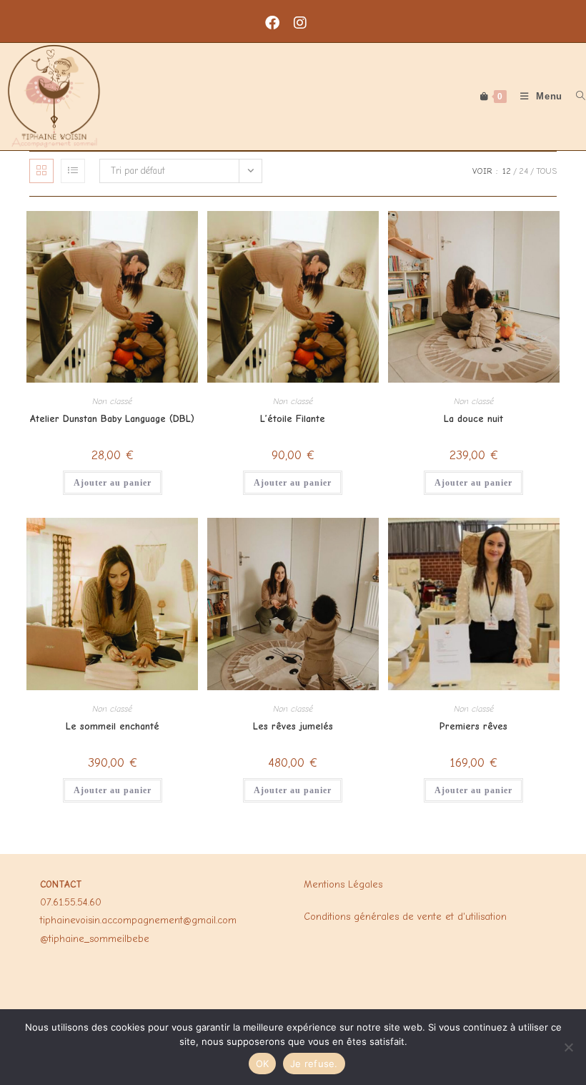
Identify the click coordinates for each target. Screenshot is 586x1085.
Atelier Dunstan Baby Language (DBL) (112, 419)
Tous (546, 171)
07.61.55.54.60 (70, 902)
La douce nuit (473, 419)
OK (262, 1063)
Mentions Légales (343, 884)
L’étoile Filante (292, 419)
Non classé (112, 401)
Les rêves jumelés (293, 726)
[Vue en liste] (73, 171)
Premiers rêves (473, 726)
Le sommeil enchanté (112, 726)
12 (506, 171)
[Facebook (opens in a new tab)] (279, 23)
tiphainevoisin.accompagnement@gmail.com (138, 920)
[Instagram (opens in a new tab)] (307, 23)
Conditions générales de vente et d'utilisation (405, 916)
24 (523, 171)
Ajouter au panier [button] (113, 483)
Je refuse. (314, 1063)
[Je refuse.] (568, 1047)
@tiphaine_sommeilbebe (94, 939)
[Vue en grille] (41, 171)
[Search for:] (575, 96)
